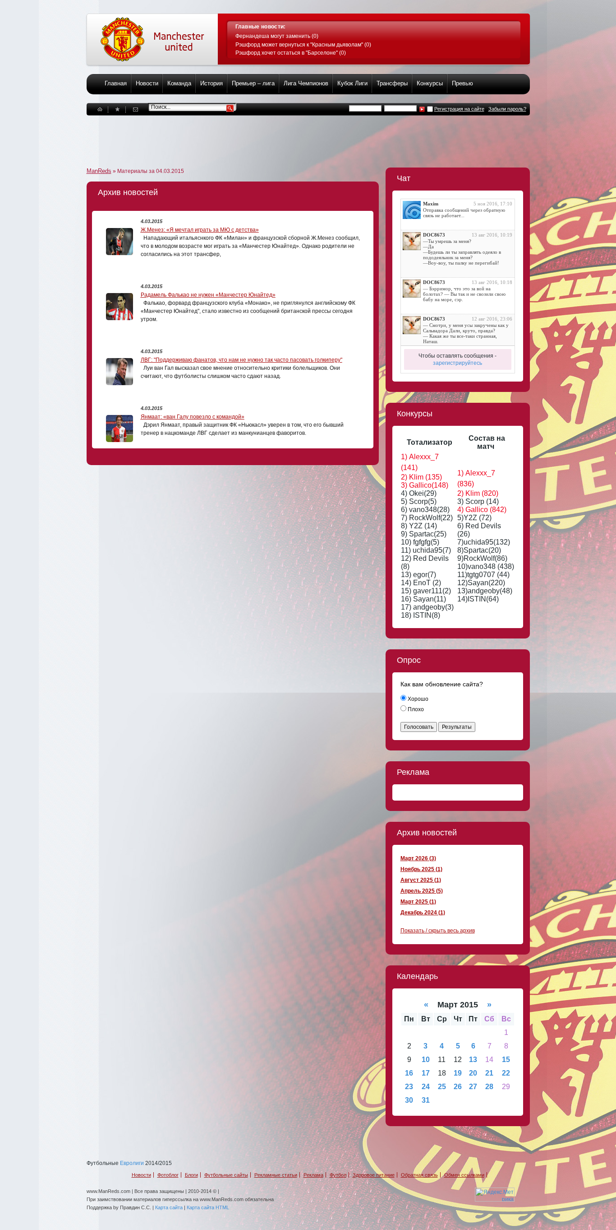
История (211, 83)
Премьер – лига (253, 83)
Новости (147, 83)
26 (458, 1086)
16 (409, 1073)
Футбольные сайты (226, 1175)
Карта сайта (169, 1207)
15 (506, 1059)
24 (426, 1086)
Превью (462, 83)
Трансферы (392, 83)
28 (489, 1086)
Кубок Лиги (352, 83)
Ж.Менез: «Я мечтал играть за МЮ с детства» (200, 230)
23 (409, 1086)
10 (426, 1059)
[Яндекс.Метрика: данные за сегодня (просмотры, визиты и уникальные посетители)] (495, 1195)
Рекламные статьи (275, 1175)
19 (458, 1073)
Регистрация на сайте (459, 109)
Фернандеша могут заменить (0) (276, 36)
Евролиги (132, 1163)
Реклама (313, 1175)
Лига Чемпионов (306, 83)
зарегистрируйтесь (457, 363)
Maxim (430, 203)
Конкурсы (430, 83)
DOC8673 (434, 235)
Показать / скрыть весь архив (437, 930)
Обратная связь (419, 1175)
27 (473, 1086)
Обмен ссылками (464, 1175)
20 (473, 1073)
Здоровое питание (374, 1175)
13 (473, 1059)
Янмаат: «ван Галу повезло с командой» (192, 417)
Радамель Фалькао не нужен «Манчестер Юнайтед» (208, 295)
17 (426, 1073)
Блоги (191, 1175)
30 (409, 1100)
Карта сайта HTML (208, 1207)
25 (442, 1086)
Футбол (338, 1175)
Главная (116, 83)
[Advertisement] (251, 136)
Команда (179, 83)
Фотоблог (168, 1175)
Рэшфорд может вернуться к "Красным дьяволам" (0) (303, 45)
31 (426, 1100)
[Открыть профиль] (412, 210)
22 (506, 1073)
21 (489, 1073)
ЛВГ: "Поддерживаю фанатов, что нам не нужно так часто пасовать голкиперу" (241, 360)
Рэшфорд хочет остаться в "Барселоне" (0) (290, 53)
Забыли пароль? (507, 109)
